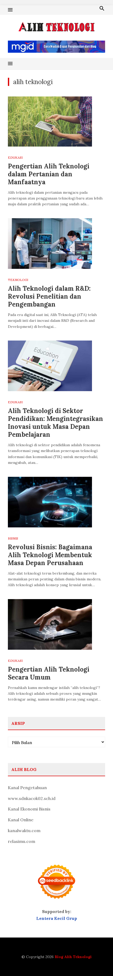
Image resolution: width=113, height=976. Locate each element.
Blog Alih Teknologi (73, 956)
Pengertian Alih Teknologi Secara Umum (48, 673)
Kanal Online (20, 819)
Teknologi (18, 280)
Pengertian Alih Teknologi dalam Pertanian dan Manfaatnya (48, 174)
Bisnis (13, 538)
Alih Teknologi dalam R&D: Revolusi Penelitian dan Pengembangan (49, 296)
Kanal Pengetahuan (27, 787)
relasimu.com (21, 841)
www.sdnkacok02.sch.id (31, 798)
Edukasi (15, 157)
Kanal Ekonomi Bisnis (29, 809)
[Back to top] (98, 961)
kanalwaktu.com (24, 830)
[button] (10, 10)
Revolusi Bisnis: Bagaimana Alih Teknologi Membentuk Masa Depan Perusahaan (50, 555)
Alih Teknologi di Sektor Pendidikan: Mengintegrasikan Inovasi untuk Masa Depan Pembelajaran (55, 423)
